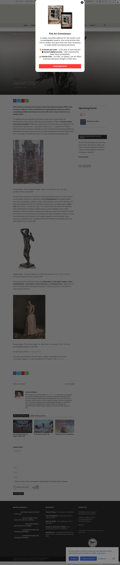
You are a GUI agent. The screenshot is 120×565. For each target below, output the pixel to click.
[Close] (82, 2)
